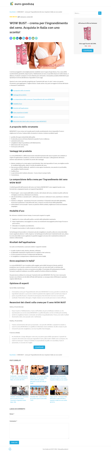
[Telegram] (30, 38)
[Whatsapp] (14, 38)
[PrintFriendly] (36, 38)
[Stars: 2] (11, 16)
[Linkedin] (17, 38)
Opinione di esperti (19, 117)
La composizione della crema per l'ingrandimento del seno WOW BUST (34, 99)
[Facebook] (11, 38)
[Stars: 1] (10, 16)
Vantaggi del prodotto (19, 95)
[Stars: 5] (16, 16)
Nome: (12, 414)
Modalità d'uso (17, 103)
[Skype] (23, 38)
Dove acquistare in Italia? (20, 112)
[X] (20, 38)
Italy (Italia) (12, 12)
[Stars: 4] (15, 16)
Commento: (13, 421)
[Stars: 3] (13, 16)
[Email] (33, 38)
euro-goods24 (24, 4)
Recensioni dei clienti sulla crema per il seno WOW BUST (30, 121)
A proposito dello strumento (21, 90)
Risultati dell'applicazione (20, 108)
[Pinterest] (26, 38)
